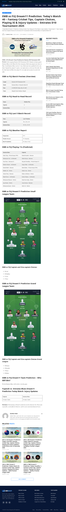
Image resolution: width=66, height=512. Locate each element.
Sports (49, 5)
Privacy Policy (38, 509)
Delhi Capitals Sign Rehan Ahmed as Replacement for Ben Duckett (54, 68)
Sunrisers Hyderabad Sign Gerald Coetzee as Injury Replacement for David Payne (55, 59)
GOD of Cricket (21, 497)
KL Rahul (52, 501)
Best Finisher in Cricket (39, 493)
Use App (61, 5)
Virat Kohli (53, 495)
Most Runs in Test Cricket (39, 499)
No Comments (24, 34)
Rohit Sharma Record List (39, 497)
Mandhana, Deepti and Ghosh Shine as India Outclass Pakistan (20, 1)
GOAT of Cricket (21, 499)
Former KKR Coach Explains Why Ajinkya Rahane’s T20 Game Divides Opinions (54, 105)
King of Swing (21, 493)
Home (36, 5)
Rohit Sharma (53, 493)
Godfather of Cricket (22, 501)
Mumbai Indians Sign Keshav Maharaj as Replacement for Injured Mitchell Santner (54, 76)
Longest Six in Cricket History (40, 501)
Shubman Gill (53, 499)
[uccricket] (7, 5)
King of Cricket (21, 495)
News (40, 5)
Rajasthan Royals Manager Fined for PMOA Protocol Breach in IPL (55, 84)
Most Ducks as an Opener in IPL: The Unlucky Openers (54, 97)
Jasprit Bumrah (53, 497)
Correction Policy (46, 509)
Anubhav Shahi (9, 34)
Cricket (44, 5)
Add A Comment (22, 479)
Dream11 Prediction (7, 12)
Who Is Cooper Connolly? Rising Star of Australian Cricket (54, 91)
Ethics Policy (56, 509)
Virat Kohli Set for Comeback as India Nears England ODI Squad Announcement (54, 51)
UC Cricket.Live (17, 509)
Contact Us (62, 509)
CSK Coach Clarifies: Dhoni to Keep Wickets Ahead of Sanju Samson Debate (54, 114)
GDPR (51, 509)
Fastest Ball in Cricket (39, 495)
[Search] (63, 1)
